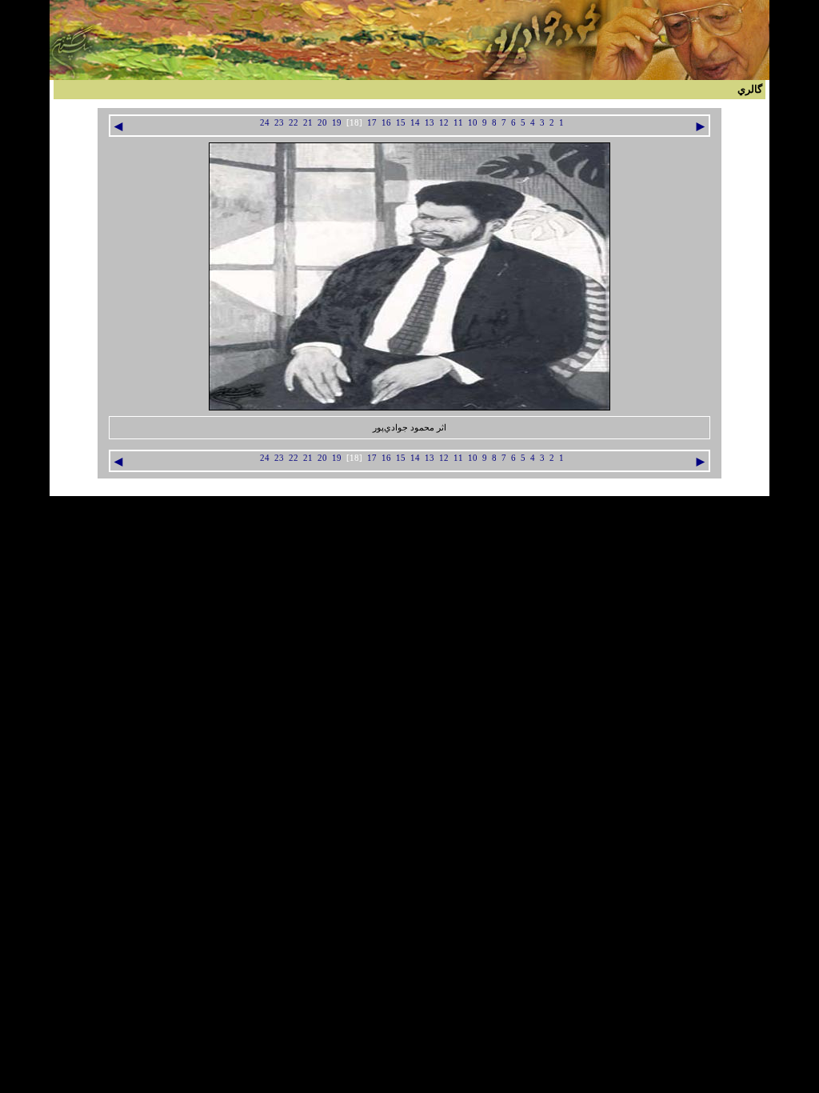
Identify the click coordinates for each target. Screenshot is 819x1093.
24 (265, 122)
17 (372, 122)
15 (401, 122)
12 (444, 122)
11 (458, 122)
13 (429, 122)
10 (472, 122)
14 (415, 122)
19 (337, 122)
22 (293, 122)
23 (279, 122)
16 (386, 122)
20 (322, 122)
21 (308, 122)
